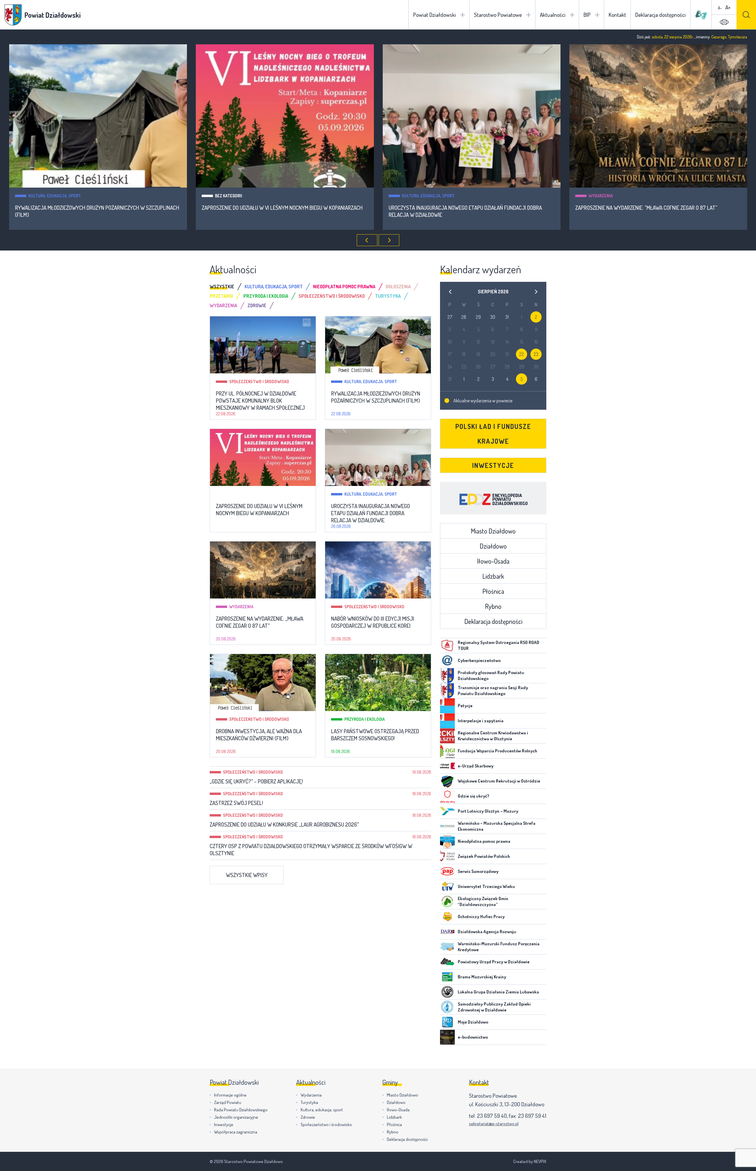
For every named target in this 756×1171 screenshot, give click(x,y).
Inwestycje (493, 465)
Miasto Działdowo (493, 531)
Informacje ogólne (230, 1095)
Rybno (493, 606)
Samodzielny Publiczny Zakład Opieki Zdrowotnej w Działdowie (494, 1007)
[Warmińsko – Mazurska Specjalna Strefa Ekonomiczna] (447, 826)
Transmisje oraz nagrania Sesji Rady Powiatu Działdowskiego (493, 690)
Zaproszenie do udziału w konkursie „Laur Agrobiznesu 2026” (284, 824)
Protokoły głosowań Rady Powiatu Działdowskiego (491, 675)
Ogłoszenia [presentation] (398, 287)
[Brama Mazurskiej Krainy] (447, 977)
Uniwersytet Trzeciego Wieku (486, 886)
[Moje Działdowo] (447, 1022)
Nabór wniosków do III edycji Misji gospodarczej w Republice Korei (657, 207)
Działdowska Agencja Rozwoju (487, 931)
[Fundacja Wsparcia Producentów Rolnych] (447, 751)
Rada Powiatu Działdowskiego (241, 1110)
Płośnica (493, 591)
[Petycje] (447, 705)
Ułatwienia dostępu (724, 22)
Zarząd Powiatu (227, 1102)
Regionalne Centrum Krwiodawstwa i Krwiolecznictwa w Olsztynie (493, 735)
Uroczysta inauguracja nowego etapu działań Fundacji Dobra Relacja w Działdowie (278, 211)
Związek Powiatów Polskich (484, 856)
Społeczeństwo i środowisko (619, 195)
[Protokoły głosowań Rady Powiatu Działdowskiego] (447, 675)
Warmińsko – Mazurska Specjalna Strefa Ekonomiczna (496, 826)
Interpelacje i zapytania (481, 720)
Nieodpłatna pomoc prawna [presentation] (344, 287)
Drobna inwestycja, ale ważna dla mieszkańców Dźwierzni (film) (259, 735)
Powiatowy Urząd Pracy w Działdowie (493, 962)
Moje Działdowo (473, 1022)
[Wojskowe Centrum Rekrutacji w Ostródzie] (447, 781)
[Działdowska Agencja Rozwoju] (447, 931)
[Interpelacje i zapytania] (447, 720)
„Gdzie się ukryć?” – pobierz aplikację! (256, 781)
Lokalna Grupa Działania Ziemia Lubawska (498, 992)
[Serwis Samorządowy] (447, 871)
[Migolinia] (701, 15)
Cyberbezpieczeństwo (479, 660)
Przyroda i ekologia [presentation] (265, 296)
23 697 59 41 (532, 1115)
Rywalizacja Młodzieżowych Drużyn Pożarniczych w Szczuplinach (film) (375, 397)
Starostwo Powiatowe (498, 14)
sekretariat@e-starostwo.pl (494, 1123)
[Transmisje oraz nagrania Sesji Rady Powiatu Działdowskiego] (447, 690)
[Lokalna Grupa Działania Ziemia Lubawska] (447, 992)
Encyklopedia (493, 498)
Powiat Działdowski (434, 14)
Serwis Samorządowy (478, 871)
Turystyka (309, 1102)
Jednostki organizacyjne (236, 1117)
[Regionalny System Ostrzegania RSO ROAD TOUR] (447, 645)
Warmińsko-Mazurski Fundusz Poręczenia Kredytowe (499, 946)
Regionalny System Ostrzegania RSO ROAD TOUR (498, 645)
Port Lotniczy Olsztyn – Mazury (488, 811)
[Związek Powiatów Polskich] (447, 856)
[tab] (227, 286)
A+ (728, 7)
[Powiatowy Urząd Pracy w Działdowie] (447, 961)
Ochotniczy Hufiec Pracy (481, 916)
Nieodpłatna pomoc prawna (484, 841)
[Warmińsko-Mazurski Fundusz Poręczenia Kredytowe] (447, 946)
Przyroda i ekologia (364, 719)
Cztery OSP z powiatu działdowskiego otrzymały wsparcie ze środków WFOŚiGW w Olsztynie (311, 850)
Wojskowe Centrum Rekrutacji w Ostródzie (499, 781)
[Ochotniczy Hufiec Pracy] (447, 916)
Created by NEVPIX (529, 1161)
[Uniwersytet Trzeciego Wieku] (447, 886)
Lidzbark (493, 576)
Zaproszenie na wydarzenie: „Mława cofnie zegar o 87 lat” (259, 622)
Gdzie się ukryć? (473, 796)
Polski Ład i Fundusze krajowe (493, 433)
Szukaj (746, 14)
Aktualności (553, 14)
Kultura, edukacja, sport (241, 195)
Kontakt (617, 14)
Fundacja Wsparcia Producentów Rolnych (497, 751)
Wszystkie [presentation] (222, 287)
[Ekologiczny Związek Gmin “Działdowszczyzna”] (447, 901)
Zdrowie (308, 1117)
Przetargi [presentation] (221, 296)
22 (521, 354)
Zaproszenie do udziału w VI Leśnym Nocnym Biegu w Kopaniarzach (95, 207)
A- (720, 7)
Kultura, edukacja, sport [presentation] (274, 287)
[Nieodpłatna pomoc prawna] (447, 841)
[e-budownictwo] (447, 1037)
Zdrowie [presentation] (256, 305)
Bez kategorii (41, 195)
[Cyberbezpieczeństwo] (447, 660)
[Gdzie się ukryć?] (447, 796)
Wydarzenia (414, 195)
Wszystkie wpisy (247, 875)
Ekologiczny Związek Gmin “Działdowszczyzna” (483, 901)
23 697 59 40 (492, 1115)
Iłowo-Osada (493, 561)
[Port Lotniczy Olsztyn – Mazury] (447, 811)
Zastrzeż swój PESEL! (236, 802)
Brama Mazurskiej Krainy (482, 977)
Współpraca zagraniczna (235, 1132)
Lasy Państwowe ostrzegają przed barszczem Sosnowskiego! (375, 735)
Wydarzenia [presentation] (223, 305)
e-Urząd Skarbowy (475, 766)
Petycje (465, 705)
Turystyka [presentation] (388, 296)
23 (536, 354)
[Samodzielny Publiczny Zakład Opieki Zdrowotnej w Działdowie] (447, 1007)
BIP (587, 14)
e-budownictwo (473, 1037)
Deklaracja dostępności (660, 14)
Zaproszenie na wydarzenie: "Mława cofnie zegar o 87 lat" (459, 207)
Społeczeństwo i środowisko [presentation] (332, 296)
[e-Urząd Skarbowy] (447, 766)
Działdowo (493, 546)
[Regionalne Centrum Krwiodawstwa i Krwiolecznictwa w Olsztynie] (447, 735)
